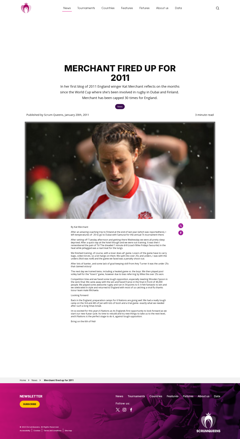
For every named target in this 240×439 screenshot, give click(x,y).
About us (162, 8)
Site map (68, 431)
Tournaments (86, 8)
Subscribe (29, 404)
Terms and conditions (53, 431)
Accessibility (25, 431)
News (67, 8)
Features (127, 8)
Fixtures (144, 8)
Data (178, 8)
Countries (108, 8)
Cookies (36, 431)
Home (23, 380)
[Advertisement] (120, 39)
